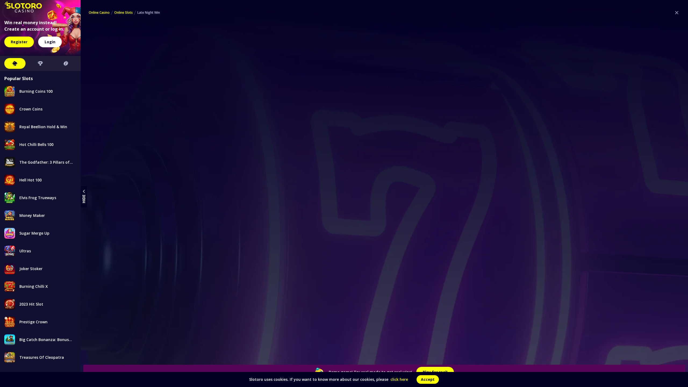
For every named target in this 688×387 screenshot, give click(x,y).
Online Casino (99, 12)
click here (399, 379)
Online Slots (123, 12)
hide (83, 199)
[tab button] (15, 63)
